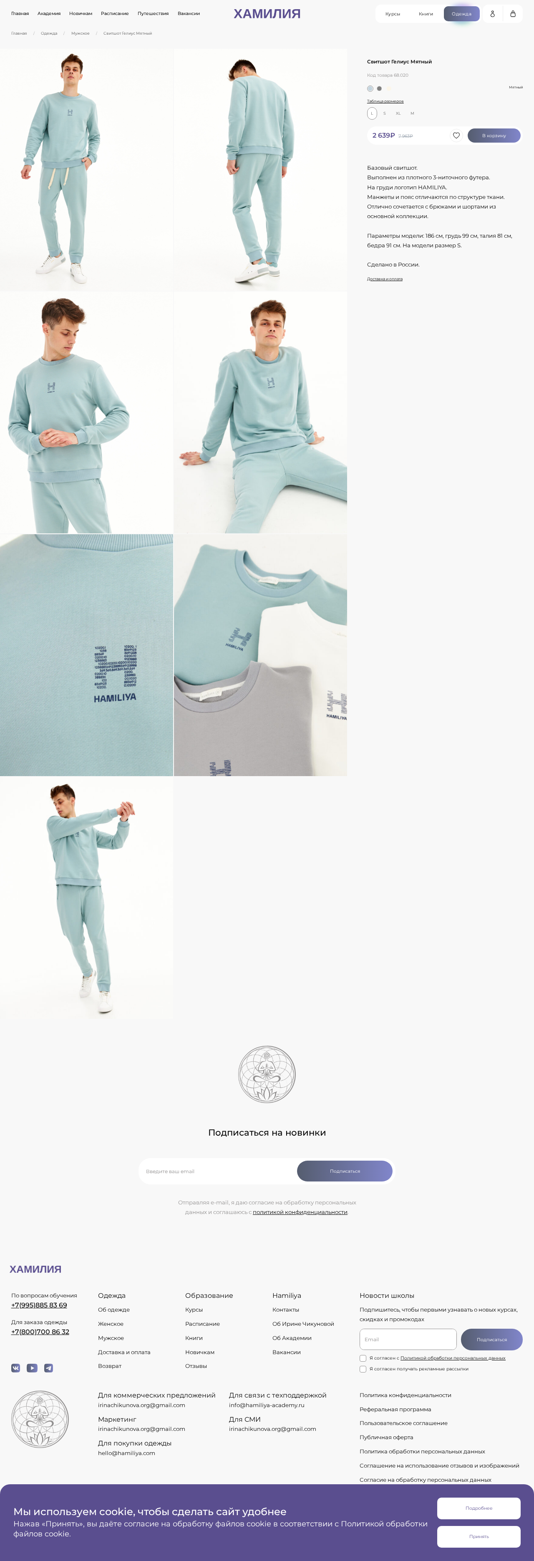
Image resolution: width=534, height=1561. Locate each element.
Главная (20, 13)
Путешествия (153, 13)
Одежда (49, 33)
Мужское (80, 33)
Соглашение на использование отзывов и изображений (439, 1465)
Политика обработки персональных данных (422, 1451)
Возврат (109, 1365)
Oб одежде (114, 1309)
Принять (479, 1536)
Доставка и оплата (385, 279)
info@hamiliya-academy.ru (267, 1405)
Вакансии (189, 13)
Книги (194, 1338)
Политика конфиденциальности (405, 1395)
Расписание (115, 13)
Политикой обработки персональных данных (453, 1358)
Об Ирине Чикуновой (303, 1323)
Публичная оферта (386, 1437)
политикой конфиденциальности (300, 1212)
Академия (49, 13)
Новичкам (80, 13)
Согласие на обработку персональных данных (425, 1479)
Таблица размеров (385, 101)
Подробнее (479, 1508)
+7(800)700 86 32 (40, 1332)
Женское (110, 1323)
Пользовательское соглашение (404, 1423)
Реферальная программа (395, 1409)
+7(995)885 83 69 (39, 1305)
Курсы (194, 1309)
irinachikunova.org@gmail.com (141, 1405)
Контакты (285, 1309)
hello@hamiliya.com (126, 1453)
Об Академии (292, 1338)
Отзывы (196, 1365)
